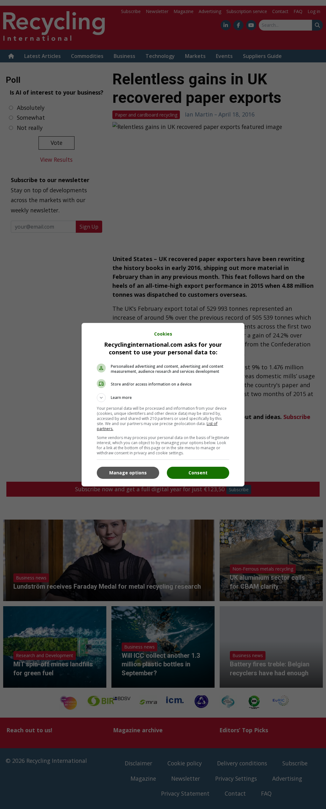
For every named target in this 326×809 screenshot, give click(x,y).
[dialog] (163, 404)
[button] (163, 397)
